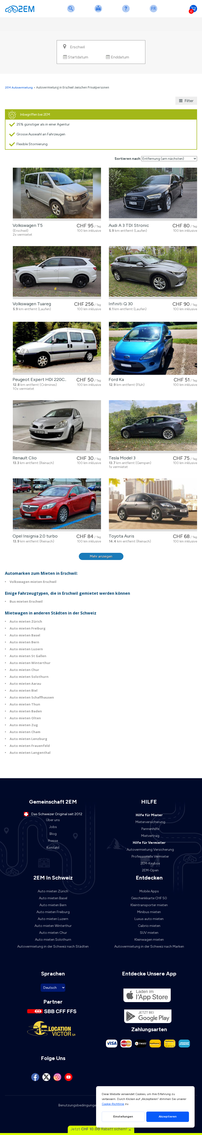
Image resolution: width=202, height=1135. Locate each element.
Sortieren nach (127, 159)
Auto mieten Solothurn (29, 676)
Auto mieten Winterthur (30, 663)
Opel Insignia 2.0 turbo (34, 536)
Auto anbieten (99, 11)
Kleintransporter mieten (149, 905)
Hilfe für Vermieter (149, 843)
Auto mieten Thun (25, 704)
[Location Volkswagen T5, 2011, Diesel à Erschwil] (57, 194)
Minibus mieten (149, 912)
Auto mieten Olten (25, 718)
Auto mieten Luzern (26, 649)
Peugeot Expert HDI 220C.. (38, 379)
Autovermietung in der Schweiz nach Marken (149, 946)
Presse (53, 841)
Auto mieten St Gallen (28, 656)
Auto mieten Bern (24, 642)
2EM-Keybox (150, 863)
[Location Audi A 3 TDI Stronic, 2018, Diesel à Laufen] (153, 194)
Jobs (53, 827)
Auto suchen (72, 11)
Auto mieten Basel (25, 635)
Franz (154, 11)
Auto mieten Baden (26, 711)
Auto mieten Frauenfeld (30, 745)
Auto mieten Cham (25, 732)
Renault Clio (24, 458)
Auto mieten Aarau (25, 683)
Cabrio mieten (149, 926)
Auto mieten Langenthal (30, 752)
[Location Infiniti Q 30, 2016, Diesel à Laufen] (153, 272)
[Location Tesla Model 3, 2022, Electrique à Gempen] (153, 426)
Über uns (53, 820)
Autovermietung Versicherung (150, 849)
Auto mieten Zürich (26, 621)
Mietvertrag (150, 836)
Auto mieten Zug (24, 725)
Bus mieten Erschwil (26, 601)
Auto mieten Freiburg (28, 628)
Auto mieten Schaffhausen (32, 697)
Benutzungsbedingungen (78, 1105)
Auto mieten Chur (24, 669)
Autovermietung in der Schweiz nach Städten (53, 946)
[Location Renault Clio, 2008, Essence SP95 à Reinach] (57, 426)
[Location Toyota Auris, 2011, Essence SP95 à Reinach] (153, 504)
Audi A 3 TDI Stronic (128, 225)
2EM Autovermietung (19, 87)
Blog (53, 834)
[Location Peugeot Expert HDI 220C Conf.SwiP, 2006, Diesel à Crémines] (57, 348)
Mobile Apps (149, 891)
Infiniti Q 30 (120, 303)
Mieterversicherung (150, 822)
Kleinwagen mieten (149, 939)
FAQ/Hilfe (127, 11)
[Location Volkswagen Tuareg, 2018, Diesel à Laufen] (57, 272)
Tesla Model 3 (121, 458)
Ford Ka (115, 379)
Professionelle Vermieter (150, 856)
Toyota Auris (120, 536)
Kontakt (53, 848)
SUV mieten (149, 933)
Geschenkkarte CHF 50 (149, 898)
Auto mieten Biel (23, 690)
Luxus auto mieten (149, 919)
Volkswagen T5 (27, 225)
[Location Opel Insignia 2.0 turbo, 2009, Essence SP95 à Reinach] (57, 504)
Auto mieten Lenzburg (28, 739)
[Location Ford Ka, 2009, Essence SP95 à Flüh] (153, 348)
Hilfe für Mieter (149, 815)
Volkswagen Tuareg (31, 303)
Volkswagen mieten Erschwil (33, 581)
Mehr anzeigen (101, 556)
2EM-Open (150, 870)
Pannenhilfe (150, 829)
